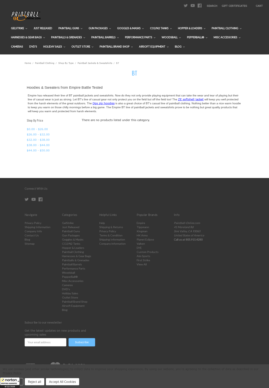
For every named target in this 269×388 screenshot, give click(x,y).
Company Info (33, 231)
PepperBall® (196, 37)
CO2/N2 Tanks (159, 28)
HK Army (142, 235)
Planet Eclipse (145, 239)
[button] (10, 382)
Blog (178, 46)
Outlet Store (81, 46)
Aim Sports (143, 256)
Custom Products (148, 252)
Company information (112, 243)
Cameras (17, 46)
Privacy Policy (33, 223)
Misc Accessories (226, 37)
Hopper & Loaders (190, 28)
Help (102, 223)
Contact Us (32, 235)
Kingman (142, 231)
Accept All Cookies (62, 382)
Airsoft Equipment (152, 46)
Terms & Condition (110, 235)
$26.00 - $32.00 (38, 134)
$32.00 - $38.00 (38, 139)
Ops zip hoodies (104, 103)
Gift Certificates (234, 5)
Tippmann (143, 227)
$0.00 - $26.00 (37, 129)
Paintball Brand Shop (115, 46)
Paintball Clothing (225, 28)
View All (142, 264)
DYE (139, 247)
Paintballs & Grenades (67, 37)
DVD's (33, 46)
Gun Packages (98, 28)
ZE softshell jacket (191, 99)
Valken (141, 243)
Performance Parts (139, 37)
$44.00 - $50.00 (38, 150)
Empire (141, 223)
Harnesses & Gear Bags (26, 37)
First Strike (143, 260)
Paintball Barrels (103, 37)
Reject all (34, 382)
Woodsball (170, 37)
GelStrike (18, 28)
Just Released (42, 28)
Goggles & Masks (129, 28)
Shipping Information (37, 227)
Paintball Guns (69, 28)
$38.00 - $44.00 (38, 145)
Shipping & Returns (111, 227)
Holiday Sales (53, 46)
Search (212, 5)
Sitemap (30, 243)
